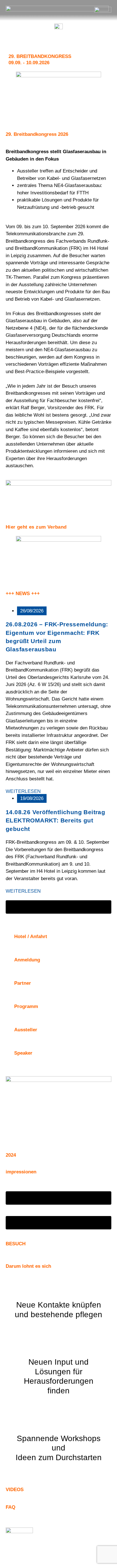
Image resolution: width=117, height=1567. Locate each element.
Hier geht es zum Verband (36, 527)
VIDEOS (15, 1489)
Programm (26, 1006)
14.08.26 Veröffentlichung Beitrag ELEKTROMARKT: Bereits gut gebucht (55, 820)
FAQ (10, 1507)
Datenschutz (75, 1551)
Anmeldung (27, 960)
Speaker (23, 1053)
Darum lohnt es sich (28, 1266)
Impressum (38, 1551)
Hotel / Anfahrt (30, 936)
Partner (22, 983)
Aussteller (25, 1029)
